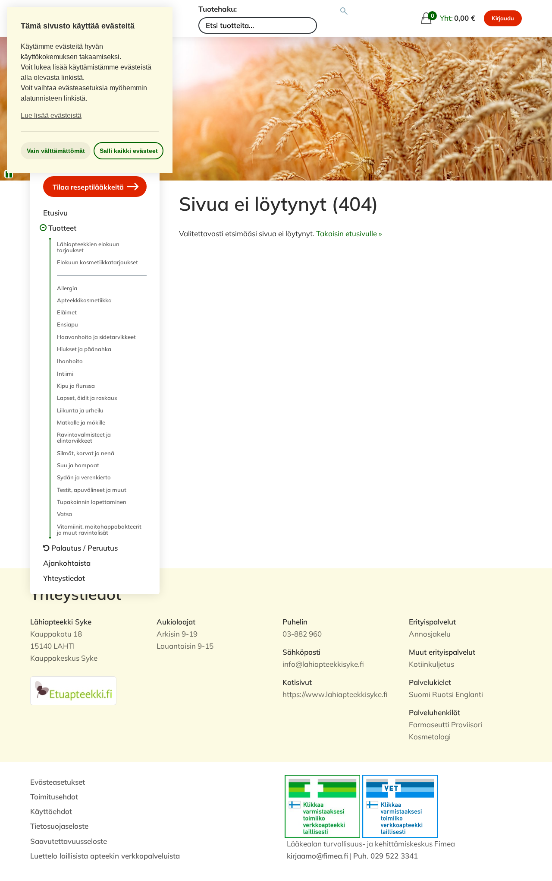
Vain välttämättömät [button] (56, 150)
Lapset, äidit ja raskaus (87, 397)
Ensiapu (67, 324)
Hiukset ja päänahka (84, 348)
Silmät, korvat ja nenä (85, 453)
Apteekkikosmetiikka (84, 300)
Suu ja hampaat (78, 465)
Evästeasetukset (57, 781)
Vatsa (64, 513)
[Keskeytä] (8, 174)
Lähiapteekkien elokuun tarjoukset (88, 247)
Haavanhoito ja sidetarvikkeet (96, 336)
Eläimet (67, 312)
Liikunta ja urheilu (80, 410)
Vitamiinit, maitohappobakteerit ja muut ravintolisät (99, 529)
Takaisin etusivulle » (349, 233)
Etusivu (55, 212)
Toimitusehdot (54, 796)
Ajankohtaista (67, 562)
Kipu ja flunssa (76, 385)
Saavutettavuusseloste (68, 841)
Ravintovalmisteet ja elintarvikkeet (84, 437)
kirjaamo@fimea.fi (317, 855)
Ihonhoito (70, 361)
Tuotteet (62, 227)
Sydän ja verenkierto (84, 477)
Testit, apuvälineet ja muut (91, 489)
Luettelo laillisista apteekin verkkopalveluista (105, 855)
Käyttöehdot (51, 811)
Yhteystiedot (64, 578)
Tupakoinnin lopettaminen (91, 501)
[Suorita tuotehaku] (344, 11)
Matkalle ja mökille (81, 422)
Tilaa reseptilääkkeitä (89, 187)
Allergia (67, 288)
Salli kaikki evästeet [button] (129, 150)
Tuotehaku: (217, 8)
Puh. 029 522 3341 (385, 855)
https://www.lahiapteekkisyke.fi (335, 694)
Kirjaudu (503, 18)
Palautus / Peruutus (84, 547)
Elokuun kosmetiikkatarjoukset (97, 262)
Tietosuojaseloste (59, 825)
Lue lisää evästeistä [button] (51, 115)
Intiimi (65, 373)
